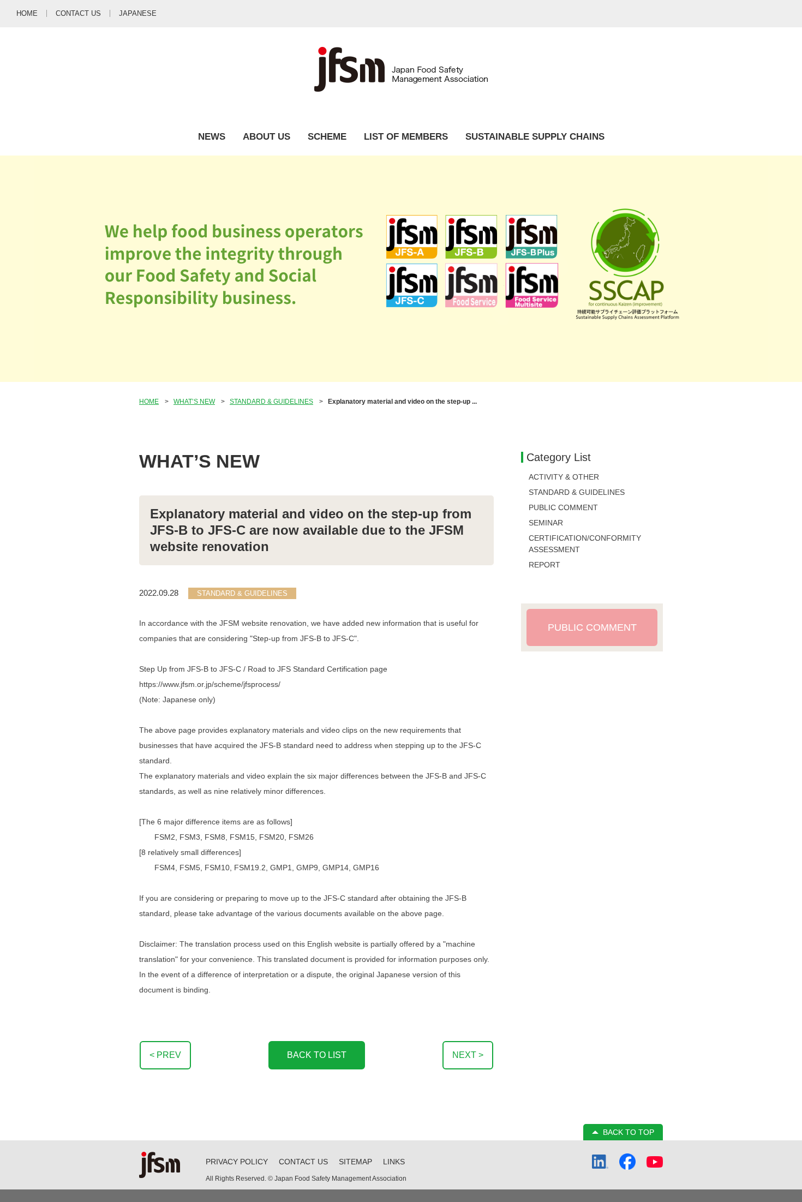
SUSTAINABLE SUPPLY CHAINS (535, 136)
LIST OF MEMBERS (406, 136)
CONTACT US (303, 1161)
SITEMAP (355, 1161)
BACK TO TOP (628, 1132)
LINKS (394, 1161)
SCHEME (327, 136)
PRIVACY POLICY (237, 1161)
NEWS (211, 136)
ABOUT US (266, 136)
